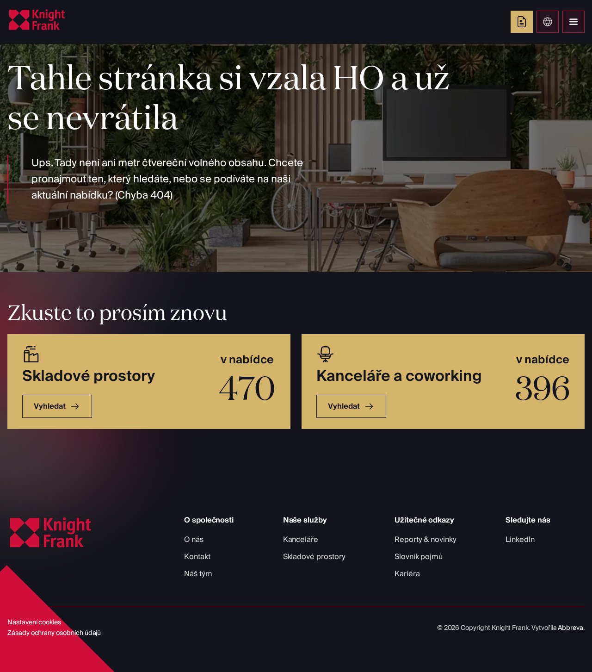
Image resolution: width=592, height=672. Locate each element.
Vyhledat (50, 406)
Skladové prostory (314, 556)
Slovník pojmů (419, 556)
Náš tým (198, 573)
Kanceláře (300, 539)
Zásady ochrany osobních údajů (54, 633)
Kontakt (197, 556)
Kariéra (407, 573)
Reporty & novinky (425, 539)
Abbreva (570, 628)
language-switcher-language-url (547, 22)
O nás (194, 539)
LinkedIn (520, 539)
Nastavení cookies (34, 622)
